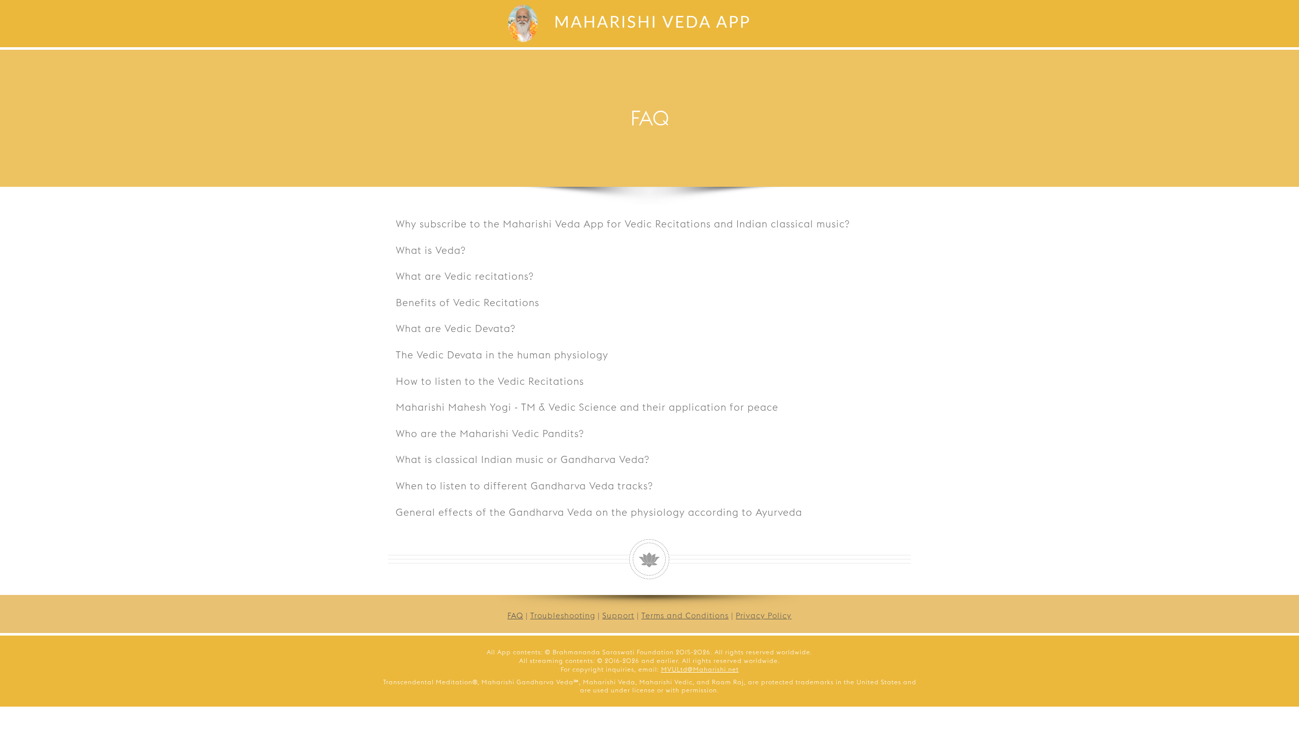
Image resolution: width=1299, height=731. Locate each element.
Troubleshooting (562, 615)
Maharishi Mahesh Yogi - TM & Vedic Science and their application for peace (587, 407)
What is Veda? (431, 250)
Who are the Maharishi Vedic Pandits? (490, 433)
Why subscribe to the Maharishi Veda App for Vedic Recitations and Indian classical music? (623, 224)
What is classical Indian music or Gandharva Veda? (523, 459)
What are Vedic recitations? (465, 276)
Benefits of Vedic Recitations (467, 302)
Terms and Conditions (685, 615)
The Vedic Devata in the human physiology (502, 355)
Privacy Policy (764, 615)
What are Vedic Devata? (456, 328)
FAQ (515, 615)
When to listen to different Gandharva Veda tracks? (524, 486)
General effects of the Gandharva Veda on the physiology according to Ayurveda (599, 512)
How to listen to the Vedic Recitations (490, 381)
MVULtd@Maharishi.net (700, 669)
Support (618, 615)
